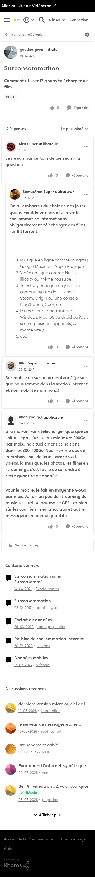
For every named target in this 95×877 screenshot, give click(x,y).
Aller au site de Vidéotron (26, 5)
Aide (8, 848)
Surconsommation (32, 601)
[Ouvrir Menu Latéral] (7, 20)
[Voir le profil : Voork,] (10, 769)
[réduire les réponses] (47, 139)
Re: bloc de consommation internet (49, 639)
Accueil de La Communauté (28, 839)
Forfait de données (33, 619)
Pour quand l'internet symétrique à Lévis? (54, 766)
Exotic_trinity (47, 588)
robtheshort (51, 731)
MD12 (46, 752)
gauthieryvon (31, 49)
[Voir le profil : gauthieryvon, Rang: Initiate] (10, 52)
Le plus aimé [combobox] (74, 129)
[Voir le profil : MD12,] (10, 749)
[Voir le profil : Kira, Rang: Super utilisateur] (11, 146)
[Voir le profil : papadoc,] (10, 790)
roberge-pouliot (51, 626)
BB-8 (22, 363)
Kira (22, 143)
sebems (43, 645)
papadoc (50, 799)
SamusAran (32, 191)
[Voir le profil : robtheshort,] (10, 728)
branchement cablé (38, 745)
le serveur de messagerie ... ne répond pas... (48, 724)
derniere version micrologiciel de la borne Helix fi (53, 704)
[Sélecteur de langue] (29, 20)
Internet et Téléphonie (26, 35)
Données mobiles (31, 658)
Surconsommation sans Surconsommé (37, 579)
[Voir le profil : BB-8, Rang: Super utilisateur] (11, 366)
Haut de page (73, 839)
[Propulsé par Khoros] (47, 864)
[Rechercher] (42, 20)
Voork (46, 772)
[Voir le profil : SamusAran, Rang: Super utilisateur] (15, 194)
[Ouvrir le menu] (87, 34)
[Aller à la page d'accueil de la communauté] (17, 20)
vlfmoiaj (43, 664)
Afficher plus (50, 814)
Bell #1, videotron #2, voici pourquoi (53, 786)
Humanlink (50, 710)
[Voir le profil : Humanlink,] (10, 708)
